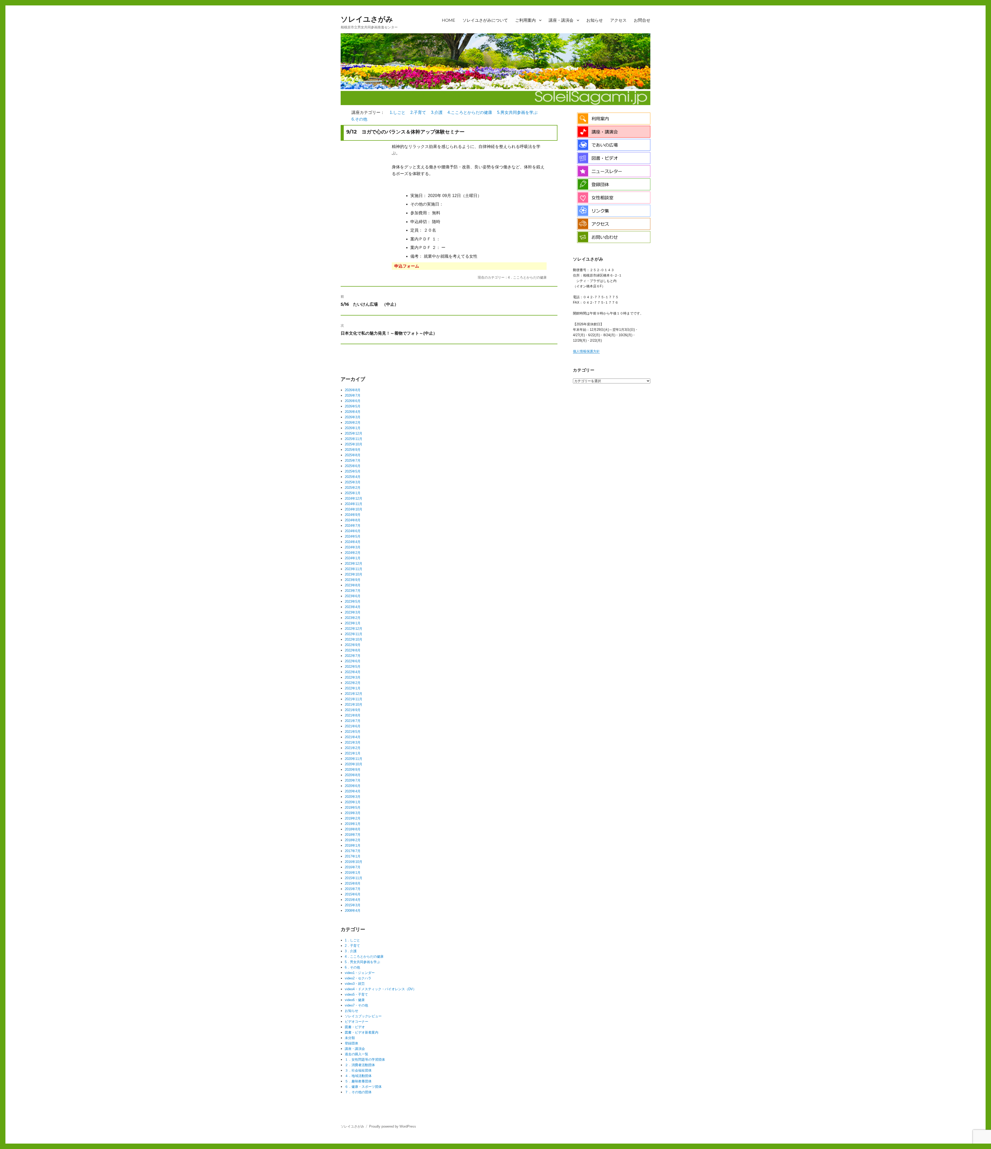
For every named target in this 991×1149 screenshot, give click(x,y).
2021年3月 (353, 742)
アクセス (618, 20)
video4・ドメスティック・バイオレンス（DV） (380, 989)
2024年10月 (353, 509)
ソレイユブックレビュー (363, 1016)
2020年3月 (353, 797)
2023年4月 (353, 607)
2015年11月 (353, 878)
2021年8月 (353, 715)
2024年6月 (353, 531)
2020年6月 (353, 786)
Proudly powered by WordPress (392, 1126)
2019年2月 (353, 818)
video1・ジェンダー (360, 973)
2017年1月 (353, 856)
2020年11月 (353, 759)
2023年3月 (353, 612)
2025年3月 (353, 482)
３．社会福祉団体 (358, 1070)
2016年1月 (353, 873)
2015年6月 (353, 894)
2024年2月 (353, 553)
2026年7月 (353, 395)
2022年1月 (353, 688)
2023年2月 (353, 618)
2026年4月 (353, 412)
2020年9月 (353, 770)
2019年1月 (353, 824)
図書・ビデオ (355, 1027)
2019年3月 (353, 813)
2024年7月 (353, 526)
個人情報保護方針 (586, 351)
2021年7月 (353, 721)
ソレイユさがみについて (485, 20)
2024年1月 (353, 558)
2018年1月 (353, 845)
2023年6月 (353, 596)
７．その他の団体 (358, 1092)
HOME (448, 20)
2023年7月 (353, 591)
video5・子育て (356, 994)
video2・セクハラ (358, 978)
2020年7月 (353, 780)
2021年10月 (353, 704)
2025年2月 (353, 488)
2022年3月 (353, 677)
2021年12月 (353, 694)
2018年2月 (353, 840)
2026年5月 (353, 406)
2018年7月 (353, 835)
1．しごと (352, 940)
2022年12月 (353, 629)
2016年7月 (353, 867)
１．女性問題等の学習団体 (365, 1059)
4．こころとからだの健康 (364, 956)
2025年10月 (353, 444)
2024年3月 (353, 547)
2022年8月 (353, 650)
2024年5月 (353, 536)
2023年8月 (353, 585)
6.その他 (359, 119)
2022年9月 (353, 645)
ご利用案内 (525, 20)
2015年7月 (353, 889)
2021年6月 (353, 726)
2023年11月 (353, 569)
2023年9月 (353, 580)
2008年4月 (353, 910)
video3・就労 (355, 984)
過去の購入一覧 (356, 1054)
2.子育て (418, 112)
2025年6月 (353, 466)
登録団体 (351, 1043)
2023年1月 (353, 623)
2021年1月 (353, 753)
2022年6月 (353, 661)
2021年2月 (353, 748)
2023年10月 (353, 574)
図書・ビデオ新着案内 (361, 1032)
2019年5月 (353, 807)
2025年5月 (353, 471)
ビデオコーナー (356, 1022)
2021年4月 (353, 737)
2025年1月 (353, 493)
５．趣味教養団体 (358, 1081)
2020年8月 (353, 775)
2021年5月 (353, 732)
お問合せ (642, 20)
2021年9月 (353, 710)
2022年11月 (353, 634)
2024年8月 (353, 520)
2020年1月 (353, 802)
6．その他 (352, 967)
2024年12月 (353, 498)
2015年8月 (353, 883)
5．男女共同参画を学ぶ (362, 962)
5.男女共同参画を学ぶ (517, 112)
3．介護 (351, 951)
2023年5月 (353, 601)
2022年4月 (353, 672)
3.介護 (437, 112)
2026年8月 (353, 390)
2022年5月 (353, 666)
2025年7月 (353, 460)
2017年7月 (353, 851)
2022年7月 (353, 656)
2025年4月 (353, 477)
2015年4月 (353, 900)
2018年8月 (353, 829)
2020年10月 (353, 764)
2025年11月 (353, 439)
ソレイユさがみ (367, 19)
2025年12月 (353, 433)
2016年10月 (353, 862)
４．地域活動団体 (358, 1076)
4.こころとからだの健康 (469, 112)
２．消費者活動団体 (360, 1065)
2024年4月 (353, 542)
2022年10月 (353, 639)
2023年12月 (353, 563)
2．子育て (352, 946)
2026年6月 (353, 401)
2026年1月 (353, 428)
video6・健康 (355, 1000)
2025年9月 (353, 450)
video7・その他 (356, 1005)
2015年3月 (353, 905)
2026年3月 (353, 417)
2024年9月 (353, 515)
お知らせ (594, 20)
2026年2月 (353, 422)
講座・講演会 (561, 20)
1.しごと (397, 112)
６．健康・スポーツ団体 (363, 1087)
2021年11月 (353, 699)
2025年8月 (353, 455)
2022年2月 (353, 683)
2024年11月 (353, 504)
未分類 (350, 1038)
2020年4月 (353, 791)
